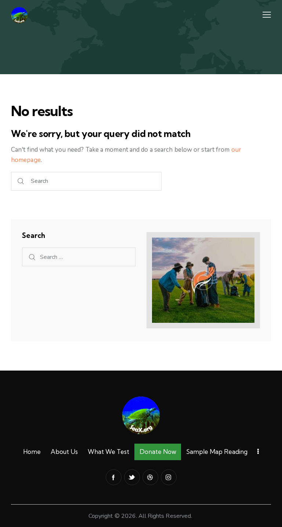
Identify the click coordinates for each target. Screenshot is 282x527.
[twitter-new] (132, 477)
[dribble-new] (150, 477)
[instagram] (169, 477)
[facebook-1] (114, 477)
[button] (267, 15)
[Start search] (20, 181)
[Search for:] (78, 257)
